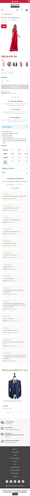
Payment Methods (15, 467)
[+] (8, 80)
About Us (15, 449)
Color (2, 60)
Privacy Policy (15, 452)
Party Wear (9, 93)
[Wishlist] (22, 10)
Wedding (14, 93)
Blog (15, 455)
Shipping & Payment (8, 168)
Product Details (6, 127)
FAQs (3, 172)
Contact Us (15, 461)
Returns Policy (15, 473)
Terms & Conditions (15, 458)
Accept (15, 494)
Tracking (15, 476)
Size (2, 69)
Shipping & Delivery (15, 470)
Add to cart (15, 87)
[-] (2, 80)
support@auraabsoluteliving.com (15, 486)
